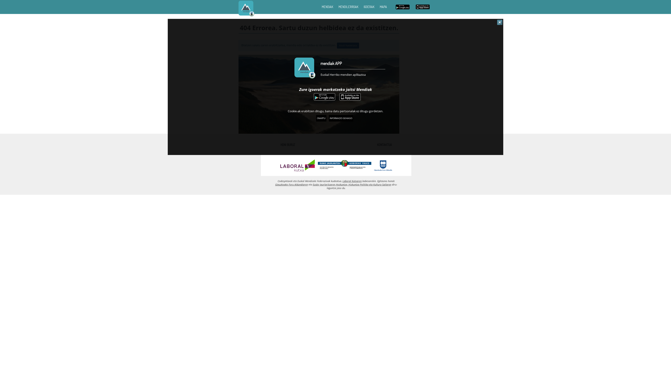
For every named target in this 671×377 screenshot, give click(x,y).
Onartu (321, 118)
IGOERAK (369, 7)
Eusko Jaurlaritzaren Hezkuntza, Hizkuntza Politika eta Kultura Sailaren (352, 184)
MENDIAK (327, 7)
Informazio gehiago (341, 118)
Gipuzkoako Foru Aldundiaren (291, 184)
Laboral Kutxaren (352, 181)
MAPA (383, 7)
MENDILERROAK (348, 7)
